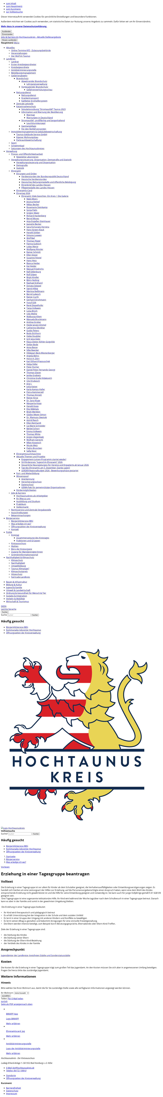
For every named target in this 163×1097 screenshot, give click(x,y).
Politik (9, 532)
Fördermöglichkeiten (26, 490)
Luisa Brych (31, 311)
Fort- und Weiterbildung (27, 473)
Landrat (15, 61)
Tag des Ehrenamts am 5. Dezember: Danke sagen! (45, 467)
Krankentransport (30, 98)
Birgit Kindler (32, 277)
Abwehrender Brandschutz (34, 81)
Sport (14, 142)
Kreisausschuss (18, 543)
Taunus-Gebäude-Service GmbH (31, 134)
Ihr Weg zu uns (23, 498)
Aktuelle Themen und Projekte (30, 456)
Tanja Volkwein (33, 308)
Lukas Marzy (32, 246)
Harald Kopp (32, 406)
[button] (16, 42)
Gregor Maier (32, 212)
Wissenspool (22, 476)
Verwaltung (11, 151)
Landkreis (10, 58)
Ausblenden (6, 31)
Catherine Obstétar (35, 327)
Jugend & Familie (14, 587)
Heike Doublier (33, 336)
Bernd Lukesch (33, 294)
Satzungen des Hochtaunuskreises (27, 148)
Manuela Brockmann (36, 319)
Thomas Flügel (33, 240)
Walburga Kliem (34, 316)
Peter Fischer (32, 367)
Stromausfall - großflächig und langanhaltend (43, 120)
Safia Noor (31, 451)
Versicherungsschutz (31, 481)
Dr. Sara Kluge (33, 400)
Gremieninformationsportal (24, 554)
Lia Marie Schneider (35, 425)
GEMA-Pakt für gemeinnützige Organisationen (43, 487)
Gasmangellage (28, 126)
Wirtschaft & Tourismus (17, 601)
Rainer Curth (32, 297)
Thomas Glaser (33, 372)
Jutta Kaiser (31, 386)
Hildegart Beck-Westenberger (40, 353)
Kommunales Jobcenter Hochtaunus (23, 630)
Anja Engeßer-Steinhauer (38, 221)
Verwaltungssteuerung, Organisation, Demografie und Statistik (41, 159)
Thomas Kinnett (34, 395)
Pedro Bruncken (34, 448)
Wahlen (14, 546)
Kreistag (15, 535)
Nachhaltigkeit (18, 563)
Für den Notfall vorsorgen (33, 128)
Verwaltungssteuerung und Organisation (36, 162)
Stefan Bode (32, 344)
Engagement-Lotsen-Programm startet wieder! (43, 459)
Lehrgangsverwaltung (36, 84)
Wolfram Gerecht (34, 439)
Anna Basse (32, 347)
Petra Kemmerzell (35, 392)
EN (5, 606)
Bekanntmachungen (21, 515)
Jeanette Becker (33, 224)
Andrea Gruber (33, 322)
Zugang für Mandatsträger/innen (27, 551)
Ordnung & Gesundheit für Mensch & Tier (26, 593)
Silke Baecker (32, 350)
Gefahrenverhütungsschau (39, 89)
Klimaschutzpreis (19, 571)
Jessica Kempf (33, 201)
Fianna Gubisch (33, 243)
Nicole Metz (32, 445)
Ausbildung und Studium (28, 501)
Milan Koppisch (33, 442)
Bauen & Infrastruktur (16, 581)
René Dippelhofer (34, 305)
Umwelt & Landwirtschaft (18, 590)
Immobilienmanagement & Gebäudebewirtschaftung (36, 131)
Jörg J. (29, 383)
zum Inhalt (11, 3)
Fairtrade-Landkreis (20, 577)
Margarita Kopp (34, 403)
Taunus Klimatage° (20, 568)
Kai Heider (31, 266)
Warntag (30, 114)
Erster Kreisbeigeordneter (23, 64)
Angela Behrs (32, 355)
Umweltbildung (18, 565)
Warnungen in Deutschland (39, 117)
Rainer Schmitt (33, 252)
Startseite (10, 856)
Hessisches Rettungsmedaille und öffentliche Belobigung (48, 182)
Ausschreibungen (19, 512)
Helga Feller (32, 364)
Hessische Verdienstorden (34, 179)
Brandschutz (22, 78)
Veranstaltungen (19, 53)
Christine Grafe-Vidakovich (39, 378)
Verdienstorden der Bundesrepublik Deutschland (45, 176)
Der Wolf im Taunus (20, 56)
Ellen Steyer (32, 254)
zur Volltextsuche (14, 11)
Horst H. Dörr (33, 358)
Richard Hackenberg (36, 215)
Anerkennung (27, 479)
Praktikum (21, 504)
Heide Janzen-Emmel (36, 325)
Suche (4, 614)
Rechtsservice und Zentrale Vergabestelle (31, 509)
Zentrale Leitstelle (24, 103)
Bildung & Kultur (14, 584)
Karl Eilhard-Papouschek (38, 361)
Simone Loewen (34, 235)
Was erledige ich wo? (21, 523)
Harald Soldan (33, 232)
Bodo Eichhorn (33, 333)
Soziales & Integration (16, 595)
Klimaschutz (17, 560)
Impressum (11, 1093)
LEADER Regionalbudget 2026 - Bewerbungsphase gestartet (49, 470)
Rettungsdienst (23, 92)
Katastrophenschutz (26, 106)
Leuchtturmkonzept (35, 123)
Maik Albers (32, 198)
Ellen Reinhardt (33, 423)
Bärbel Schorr (33, 428)
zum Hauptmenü (14, 6)
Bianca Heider (33, 263)
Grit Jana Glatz (33, 339)
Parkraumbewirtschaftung (29, 140)
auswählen (6, 996)
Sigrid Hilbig (32, 288)
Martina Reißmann (35, 291)
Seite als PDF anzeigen (11, 1004)
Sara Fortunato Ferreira (37, 226)
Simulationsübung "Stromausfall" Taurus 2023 (43, 109)
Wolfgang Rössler (34, 249)
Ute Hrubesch (33, 381)
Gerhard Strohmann (36, 299)
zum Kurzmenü (13, 9)
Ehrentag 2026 (23, 193)
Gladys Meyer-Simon (36, 414)
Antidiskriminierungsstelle (23, 70)
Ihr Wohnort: (7, 992)
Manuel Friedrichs (35, 269)
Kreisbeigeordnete (20, 67)
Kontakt (15, 529)
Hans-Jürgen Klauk (35, 229)
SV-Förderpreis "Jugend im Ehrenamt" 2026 (42, 462)
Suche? (4, 833)
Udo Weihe (31, 313)
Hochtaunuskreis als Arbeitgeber (32, 495)
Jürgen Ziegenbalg (35, 437)
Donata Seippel (33, 285)
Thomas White (33, 434)
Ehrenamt (16, 170)
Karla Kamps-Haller (35, 389)
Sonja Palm (31, 210)
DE (2, 606)
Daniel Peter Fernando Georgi (40, 369)
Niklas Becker (32, 204)
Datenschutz (27, 484)
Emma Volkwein (34, 431)
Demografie (22, 165)
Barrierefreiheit (13, 1088)
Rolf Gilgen (31, 274)
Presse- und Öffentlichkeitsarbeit (27, 154)
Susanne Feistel (33, 257)
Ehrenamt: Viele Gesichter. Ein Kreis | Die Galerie (44, 196)
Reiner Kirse (32, 397)
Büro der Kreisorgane (21, 549)
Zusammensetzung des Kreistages (32, 537)
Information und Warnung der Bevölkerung (42, 112)
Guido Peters (32, 330)
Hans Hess (31, 260)
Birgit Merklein (33, 411)
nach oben (27, 1004)
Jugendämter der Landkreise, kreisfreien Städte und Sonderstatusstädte (35, 955)
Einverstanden (7, 34)
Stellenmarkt (22, 507)
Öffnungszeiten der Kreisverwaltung (28, 526)
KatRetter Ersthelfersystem (34, 100)
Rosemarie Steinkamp (36, 207)
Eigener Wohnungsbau (27, 137)
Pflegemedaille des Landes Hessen (37, 187)
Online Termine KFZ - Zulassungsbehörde (31, 50)
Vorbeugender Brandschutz (34, 86)
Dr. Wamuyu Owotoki (36, 417)
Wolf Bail (30, 238)
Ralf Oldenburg (33, 271)
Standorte (11, 1075)
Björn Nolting (32, 280)
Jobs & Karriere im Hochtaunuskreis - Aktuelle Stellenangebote (31, 37)
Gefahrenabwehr (19, 75)
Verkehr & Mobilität (15, 598)
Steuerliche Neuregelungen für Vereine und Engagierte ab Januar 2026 (55, 465)
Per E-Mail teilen (15, 998)
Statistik (20, 168)
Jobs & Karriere (18, 493)
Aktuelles (10, 47)
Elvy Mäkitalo (32, 409)
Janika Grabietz (33, 375)
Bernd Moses (32, 218)
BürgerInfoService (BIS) (22, 521)
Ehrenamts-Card (24, 190)
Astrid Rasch (32, 420)
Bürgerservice (12, 518)
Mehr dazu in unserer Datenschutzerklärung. (24, 26)
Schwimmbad (17, 145)
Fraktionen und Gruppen (28, 540)
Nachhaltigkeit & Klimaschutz (20, 557)
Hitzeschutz (16, 574)
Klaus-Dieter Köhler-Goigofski (40, 341)
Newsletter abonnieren (27, 156)
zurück (4, 1001)
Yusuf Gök (31, 302)
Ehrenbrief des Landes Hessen (36, 184)
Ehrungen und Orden (26, 173)
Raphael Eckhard (34, 283)
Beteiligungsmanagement (23, 72)
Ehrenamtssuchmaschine (28, 453)
